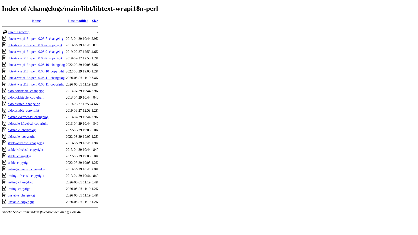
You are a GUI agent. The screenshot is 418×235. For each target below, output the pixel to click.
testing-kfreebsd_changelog (26, 169)
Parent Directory (19, 32)
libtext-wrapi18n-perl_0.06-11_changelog (36, 78)
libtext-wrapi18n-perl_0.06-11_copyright (36, 84)
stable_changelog (19, 156)
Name (36, 21)
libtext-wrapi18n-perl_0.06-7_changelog (35, 38)
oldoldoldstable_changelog (26, 91)
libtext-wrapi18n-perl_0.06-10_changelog (36, 65)
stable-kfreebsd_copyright (25, 149)
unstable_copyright (21, 202)
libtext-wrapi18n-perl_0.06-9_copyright (35, 58)
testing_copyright (19, 189)
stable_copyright (19, 162)
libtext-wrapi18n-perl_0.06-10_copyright (36, 71)
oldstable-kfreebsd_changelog (28, 117)
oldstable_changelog (22, 130)
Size (95, 21)
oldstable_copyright (21, 136)
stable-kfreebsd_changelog (26, 143)
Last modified (78, 21)
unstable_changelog (21, 195)
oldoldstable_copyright (23, 110)
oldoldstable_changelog (24, 104)
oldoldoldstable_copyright (25, 97)
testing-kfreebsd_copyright (26, 176)
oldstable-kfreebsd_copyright (27, 123)
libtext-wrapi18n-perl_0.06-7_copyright (35, 45)
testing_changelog (20, 182)
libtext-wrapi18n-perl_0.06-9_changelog (35, 52)
